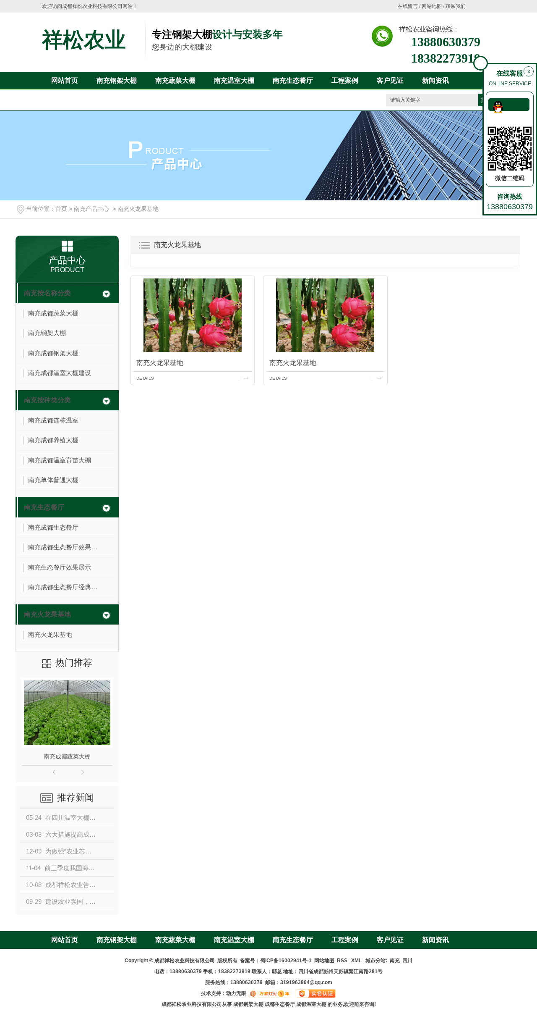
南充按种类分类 (47, 400)
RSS (343, 960)
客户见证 (390, 80)
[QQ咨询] (508, 104)
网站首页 (64, 80)
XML (357, 960)
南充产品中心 (91, 208)
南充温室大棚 (234, 80)
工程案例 (344, 80)
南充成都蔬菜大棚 (67, 756)
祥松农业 (84, 40)
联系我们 (456, 6)
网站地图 (432, 6)
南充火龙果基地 (138, 208)
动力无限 (236, 993)
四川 (407, 960)
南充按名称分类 (47, 293)
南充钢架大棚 (116, 80)
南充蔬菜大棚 (175, 80)
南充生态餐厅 (293, 80)
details (145, 378)
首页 (61, 208)
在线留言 (408, 6)
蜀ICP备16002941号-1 (286, 960)
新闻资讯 (435, 80)
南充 (395, 960)
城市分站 (375, 960)
